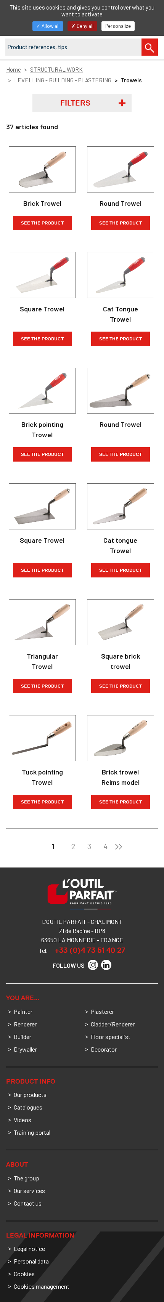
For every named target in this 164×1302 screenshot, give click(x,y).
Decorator (104, 1049)
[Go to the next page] (118, 846)
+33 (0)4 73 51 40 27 (90, 950)
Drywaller (25, 1049)
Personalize (118, 26)
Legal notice (29, 1248)
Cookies (24, 1273)
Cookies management (41, 1286)
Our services (29, 1190)
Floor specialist (110, 1036)
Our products (30, 1094)
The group (26, 1178)
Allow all (49, 26)
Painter (23, 1011)
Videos (22, 1119)
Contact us (28, 1203)
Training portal (32, 1132)
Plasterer (102, 1011)
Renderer (25, 1024)
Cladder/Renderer (113, 1024)
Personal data (31, 1261)
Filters (75, 102)
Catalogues (28, 1107)
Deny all (84, 26)
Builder (22, 1036)
